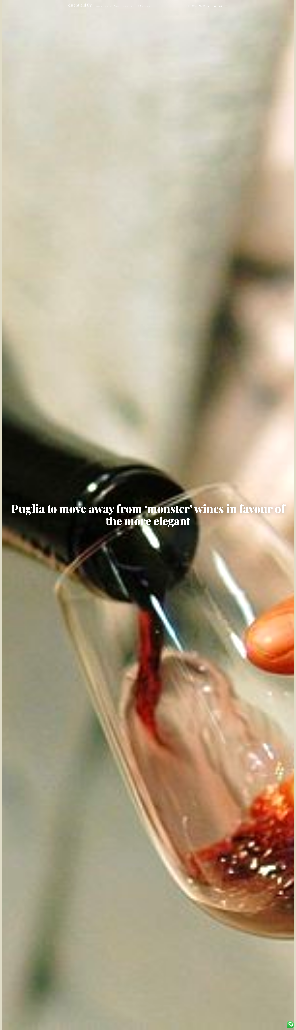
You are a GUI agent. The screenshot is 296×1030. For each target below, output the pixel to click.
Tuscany (98, 5)
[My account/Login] (220, 6)
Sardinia (125, 5)
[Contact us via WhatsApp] (290, 1024)
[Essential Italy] (80, 5)
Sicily (133, 5)
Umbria (108, 5)
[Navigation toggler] (226, 5)
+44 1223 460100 (198, 5)
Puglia (116, 5)
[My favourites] (215, 6)
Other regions (144, 5)
